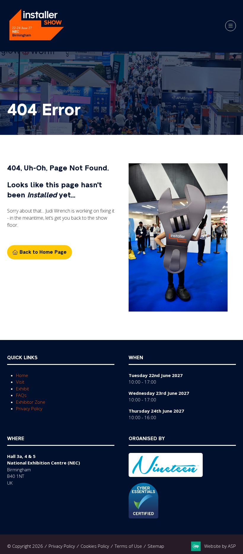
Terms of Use (128, 546)
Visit (20, 382)
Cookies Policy (95, 546)
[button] (230, 25)
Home (22, 375)
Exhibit (22, 389)
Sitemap (156, 546)
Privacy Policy (29, 408)
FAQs (21, 395)
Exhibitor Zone (30, 402)
